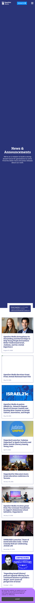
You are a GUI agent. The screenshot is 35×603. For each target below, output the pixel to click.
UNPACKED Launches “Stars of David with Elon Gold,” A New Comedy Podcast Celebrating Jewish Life (16, 543)
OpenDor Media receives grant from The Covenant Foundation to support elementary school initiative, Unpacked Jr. (16, 509)
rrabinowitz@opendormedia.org (20, 310)
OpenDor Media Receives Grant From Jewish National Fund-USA (17, 376)
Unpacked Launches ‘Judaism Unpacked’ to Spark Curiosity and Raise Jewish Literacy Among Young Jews (17, 443)
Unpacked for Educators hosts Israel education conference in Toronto (16, 476)
